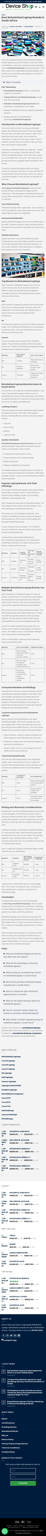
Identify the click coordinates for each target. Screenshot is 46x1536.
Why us (5, 1435)
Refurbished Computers (12, 1094)
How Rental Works (10, 1431)
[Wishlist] (36, 7)
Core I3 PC (6, 1098)
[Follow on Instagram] (7, 1336)
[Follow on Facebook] (3, 1336)
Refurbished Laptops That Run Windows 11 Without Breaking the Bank (25, 1403)
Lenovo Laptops (9, 1081)
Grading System (9, 1427)
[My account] (40, 7)
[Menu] (3, 7)
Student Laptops (9, 1090)
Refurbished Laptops (11, 1056)
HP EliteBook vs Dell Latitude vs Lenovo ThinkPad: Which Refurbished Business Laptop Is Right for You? (24, 1392)
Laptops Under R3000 (11, 1085)
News (3, 15)
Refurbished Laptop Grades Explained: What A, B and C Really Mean (24, 1372)
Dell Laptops (7, 1077)
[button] (4, 1531)
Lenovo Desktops (9, 1114)
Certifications (8, 1423)
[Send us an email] (15, 1336)
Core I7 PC (6, 1106)
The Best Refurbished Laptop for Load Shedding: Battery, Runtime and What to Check (25, 1382)
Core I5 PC (6, 1102)
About (4, 1419)
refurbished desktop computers (27, 1033)
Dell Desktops (8, 1110)
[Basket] (43, 7)
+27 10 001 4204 (35, 1)
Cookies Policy (8, 1452)
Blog (15, 1526)
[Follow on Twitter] (11, 1336)
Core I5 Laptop (8, 1065)
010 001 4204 (37, 1330)
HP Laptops (7, 1073)
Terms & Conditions (11, 1448)
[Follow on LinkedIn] (19, 1336)
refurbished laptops (31, 1028)
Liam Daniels (28, 26)
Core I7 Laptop (8, 1069)
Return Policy (8, 1439)
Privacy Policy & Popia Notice (15, 1443)
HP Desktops (7, 1119)
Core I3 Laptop (8, 1061)
